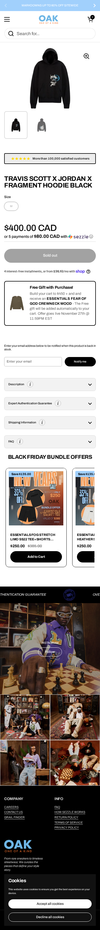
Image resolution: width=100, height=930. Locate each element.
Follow (50, 652)
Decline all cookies (50, 917)
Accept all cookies (50, 904)
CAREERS (11, 807)
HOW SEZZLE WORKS (69, 812)
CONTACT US (13, 812)
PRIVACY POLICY (66, 827)
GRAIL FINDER (14, 817)
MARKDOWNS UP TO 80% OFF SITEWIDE (50, 5)
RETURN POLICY (66, 817)
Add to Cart (36, 557)
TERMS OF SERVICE (68, 822)
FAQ (57, 807)
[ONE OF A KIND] (48, 19)
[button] (90, 19)
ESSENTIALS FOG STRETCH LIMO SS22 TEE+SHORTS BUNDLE (32, 539)
